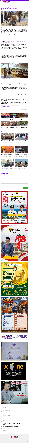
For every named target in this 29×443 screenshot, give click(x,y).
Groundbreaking (4, 105)
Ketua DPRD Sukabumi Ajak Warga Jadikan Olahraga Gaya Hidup (5, 119)
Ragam (11, 5)
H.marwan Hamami (9, 105)
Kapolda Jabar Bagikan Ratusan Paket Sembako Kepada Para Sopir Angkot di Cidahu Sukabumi (14, 424)
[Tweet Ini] (22, 109)
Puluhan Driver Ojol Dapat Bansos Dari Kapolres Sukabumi (10, 426)
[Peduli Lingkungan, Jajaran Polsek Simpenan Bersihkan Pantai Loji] (21, 162)
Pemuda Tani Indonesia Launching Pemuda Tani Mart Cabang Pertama (12, 413)
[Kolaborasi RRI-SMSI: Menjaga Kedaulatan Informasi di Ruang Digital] (14, 115)
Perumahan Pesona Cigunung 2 (6, 106)
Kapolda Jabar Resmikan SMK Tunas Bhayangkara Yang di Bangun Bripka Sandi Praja (14, 428)
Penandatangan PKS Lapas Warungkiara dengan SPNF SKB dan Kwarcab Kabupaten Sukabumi (14, 411)
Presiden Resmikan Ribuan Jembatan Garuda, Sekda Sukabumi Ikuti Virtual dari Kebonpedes (14, 127)
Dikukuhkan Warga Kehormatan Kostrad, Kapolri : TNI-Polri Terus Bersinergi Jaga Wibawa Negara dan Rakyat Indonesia (15, 416)
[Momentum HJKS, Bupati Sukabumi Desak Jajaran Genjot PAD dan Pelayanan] (23, 115)
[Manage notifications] (27, 441)
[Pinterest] (14, 437)
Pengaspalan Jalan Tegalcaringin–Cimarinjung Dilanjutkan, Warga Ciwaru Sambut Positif (23, 127)
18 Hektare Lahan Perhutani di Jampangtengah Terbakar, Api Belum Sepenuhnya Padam (7, 154)
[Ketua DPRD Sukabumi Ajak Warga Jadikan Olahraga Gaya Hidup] (5, 115)
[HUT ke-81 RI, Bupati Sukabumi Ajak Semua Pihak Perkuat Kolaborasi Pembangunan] (21, 136)
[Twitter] (13, 437)
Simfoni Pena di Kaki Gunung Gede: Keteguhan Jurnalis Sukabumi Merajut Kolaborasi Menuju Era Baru (15, 408)
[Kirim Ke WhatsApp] (27, 109)
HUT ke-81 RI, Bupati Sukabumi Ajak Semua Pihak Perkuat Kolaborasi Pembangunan (20, 141)
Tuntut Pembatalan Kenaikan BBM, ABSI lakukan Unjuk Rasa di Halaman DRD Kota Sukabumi (14, 431)
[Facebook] (11, 437)
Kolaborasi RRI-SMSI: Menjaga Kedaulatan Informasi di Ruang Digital (14, 119)
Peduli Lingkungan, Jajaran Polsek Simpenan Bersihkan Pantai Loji (21, 167)
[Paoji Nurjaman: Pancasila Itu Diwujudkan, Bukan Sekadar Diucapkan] (7, 162)
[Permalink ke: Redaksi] (2, 9)
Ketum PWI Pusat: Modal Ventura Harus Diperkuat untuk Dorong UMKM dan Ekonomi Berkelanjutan (4, 127)
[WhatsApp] (17, 437)
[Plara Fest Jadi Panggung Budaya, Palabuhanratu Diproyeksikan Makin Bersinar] (21, 149)
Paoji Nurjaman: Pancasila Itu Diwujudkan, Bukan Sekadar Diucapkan (7, 167)
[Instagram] (16, 437)
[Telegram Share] (25, 109)
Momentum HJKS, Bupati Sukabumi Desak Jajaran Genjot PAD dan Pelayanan (23, 119)
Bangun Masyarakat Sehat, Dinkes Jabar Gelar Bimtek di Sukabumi (7, 141)
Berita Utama (3, 5)
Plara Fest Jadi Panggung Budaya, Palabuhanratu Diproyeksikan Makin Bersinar (21, 154)
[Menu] (1, 2)
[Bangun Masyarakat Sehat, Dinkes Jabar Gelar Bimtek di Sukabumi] (7, 136)
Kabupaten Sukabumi (7, 5)
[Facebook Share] (21, 109)
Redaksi (3, 9)
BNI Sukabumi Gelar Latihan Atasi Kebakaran (9, 421)
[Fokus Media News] (6, 2)
